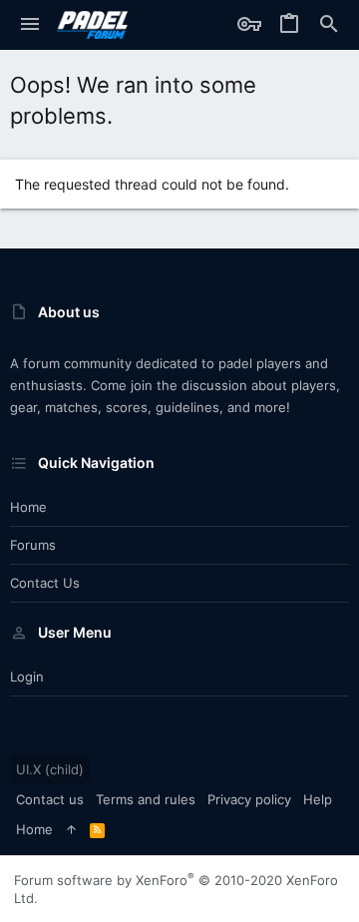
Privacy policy (249, 799)
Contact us (45, 583)
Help (317, 799)
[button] (30, 25)
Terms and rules (145, 799)
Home (28, 507)
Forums (33, 545)
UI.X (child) (50, 769)
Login (27, 677)
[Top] (71, 829)
